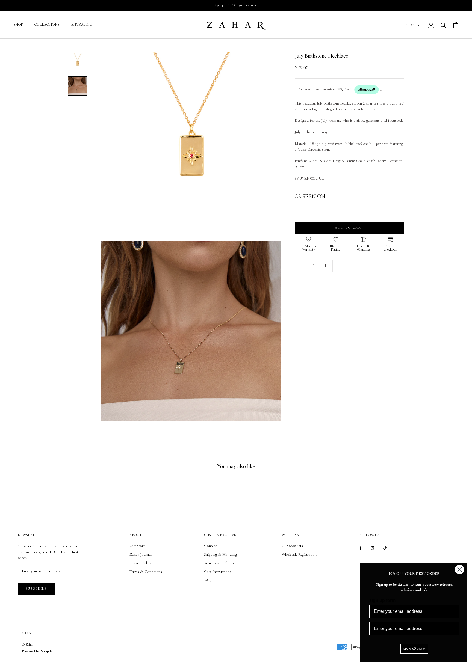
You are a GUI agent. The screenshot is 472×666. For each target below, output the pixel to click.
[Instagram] (372, 548)
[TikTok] (385, 548)
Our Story (137, 546)
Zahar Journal (140, 555)
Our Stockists (292, 546)
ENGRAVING (81, 24)
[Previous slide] (299, 208)
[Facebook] (360, 548)
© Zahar (27, 644)
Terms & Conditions (145, 572)
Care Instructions (217, 572)
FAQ (207, 580)
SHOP (18, 24)
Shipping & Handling (220, 555)
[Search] (443, 25)
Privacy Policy (140, 563)
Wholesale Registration (299, 555)
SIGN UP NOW (414, 648)
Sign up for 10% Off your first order (236, 5)
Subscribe (36, 588)
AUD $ (410, 25)
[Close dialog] (459, 569)
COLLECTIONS (47, 24)
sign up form (382, 600)
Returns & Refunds (219, 563)
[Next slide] (399, 208)
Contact (210, 546)
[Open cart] (455, 25)
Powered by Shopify (37, 651)
